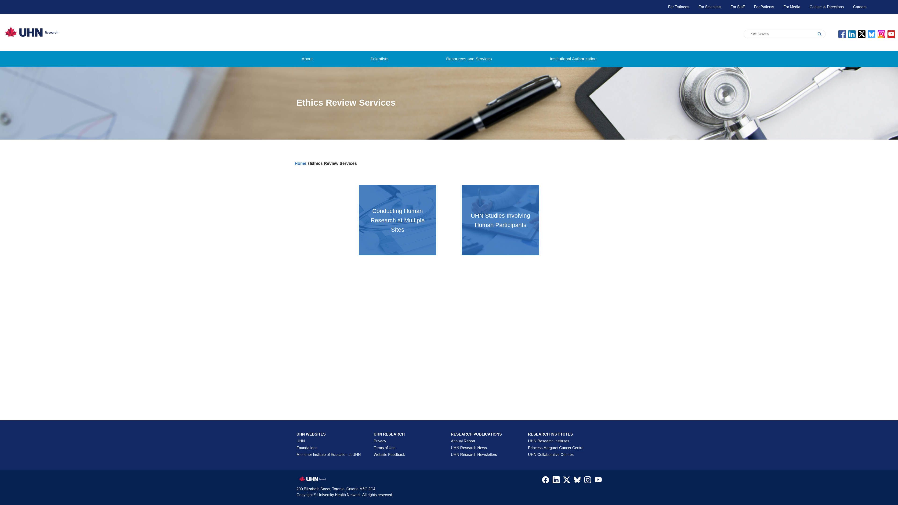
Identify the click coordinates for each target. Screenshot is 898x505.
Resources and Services (469, 59)
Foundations (307, 448)
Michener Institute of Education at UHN (329, 455)
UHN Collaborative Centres (551, 455)
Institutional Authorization (573, 59)
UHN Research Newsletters (474, 455)
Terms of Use (384, 448)
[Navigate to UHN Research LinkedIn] (556, 481)
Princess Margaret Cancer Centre (555, 448)
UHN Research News (469, 448)
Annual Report (463, 441)
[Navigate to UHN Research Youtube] (598, 481)
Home (300, 163)
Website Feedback (389, 455)
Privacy (380, 441)
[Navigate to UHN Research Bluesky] (577, 479)
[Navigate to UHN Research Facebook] (545, 481)
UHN (301, 441)
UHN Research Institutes (548, 441)
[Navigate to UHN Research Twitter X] (566, 481)
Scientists (379, 59)
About (307, 59)
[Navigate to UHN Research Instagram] (587, 481)
